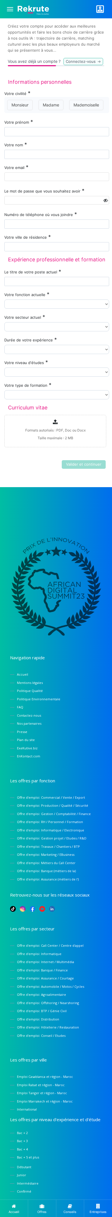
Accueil (22, 674)
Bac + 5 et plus (28, 1157)
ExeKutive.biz (27, 748)
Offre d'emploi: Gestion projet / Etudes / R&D (51, 838)
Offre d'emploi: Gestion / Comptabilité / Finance (54, 814)
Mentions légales (30, 683)
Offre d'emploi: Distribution (38, 1019)
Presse (22, 732)
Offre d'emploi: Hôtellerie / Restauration (48, 1027)
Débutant (24, 1167)
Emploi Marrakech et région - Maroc (45, 1101)
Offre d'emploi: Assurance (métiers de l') (48, 879)
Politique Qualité (30, 691)
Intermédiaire (27, 1183)
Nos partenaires (29, 723)
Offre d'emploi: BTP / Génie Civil (42, 1011)
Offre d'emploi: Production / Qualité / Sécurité (52, 805)
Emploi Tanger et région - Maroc (42, 1093)
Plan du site (26, 740)
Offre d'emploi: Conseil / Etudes (41, 1035)
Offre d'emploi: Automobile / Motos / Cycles (50, 986)
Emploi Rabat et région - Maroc (41, 1085)
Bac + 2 (22, 1133)
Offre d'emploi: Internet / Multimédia (45, 962)
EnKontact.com (28, 756)
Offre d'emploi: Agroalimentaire (41, 994)
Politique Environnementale (38, 699)
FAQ (20, 707)
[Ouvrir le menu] (10, 9)
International (27, 1109)
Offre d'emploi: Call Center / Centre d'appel (50, 945)
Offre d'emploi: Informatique (39, 954)
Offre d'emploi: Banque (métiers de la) (46, 871)
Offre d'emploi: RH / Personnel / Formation (50, 822)
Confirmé (24, 1191)
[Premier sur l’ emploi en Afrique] (33, 9)
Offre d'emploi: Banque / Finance (42, 970)
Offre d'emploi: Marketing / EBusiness (45, 854)
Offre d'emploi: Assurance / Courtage (45, 978)
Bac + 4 (22, 1149)
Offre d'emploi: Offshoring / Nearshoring (48, 1003)
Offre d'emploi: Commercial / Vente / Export (51, 797)
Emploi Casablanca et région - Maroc (45, 1076)
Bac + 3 (22, 1141)
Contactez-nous (29, 715)
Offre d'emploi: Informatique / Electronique (50, 830)
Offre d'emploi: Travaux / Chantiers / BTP (48, 846)
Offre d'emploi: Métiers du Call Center (46, 863)
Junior (21, 1175)
